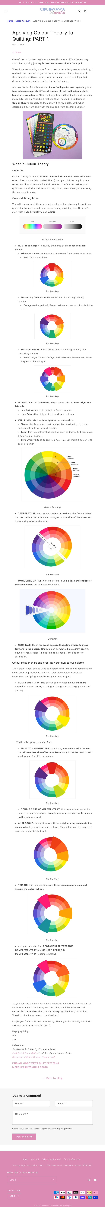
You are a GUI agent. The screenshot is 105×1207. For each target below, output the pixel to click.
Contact (35, 1159)
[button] (6, 11)
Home (10, 20)
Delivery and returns (51, 1159)
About (25, 1159)
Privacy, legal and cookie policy (28, 1165)
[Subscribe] (53, 1180)
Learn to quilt (22, 20)
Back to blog (54, 1078)
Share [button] (18, 52)
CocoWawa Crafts (48, 1206)
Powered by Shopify (63, 1206)
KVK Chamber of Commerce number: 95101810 (69, 1165)
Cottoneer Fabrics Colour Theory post (33, 1057)
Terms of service (72, 1159)
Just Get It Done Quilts (25, 1053)
